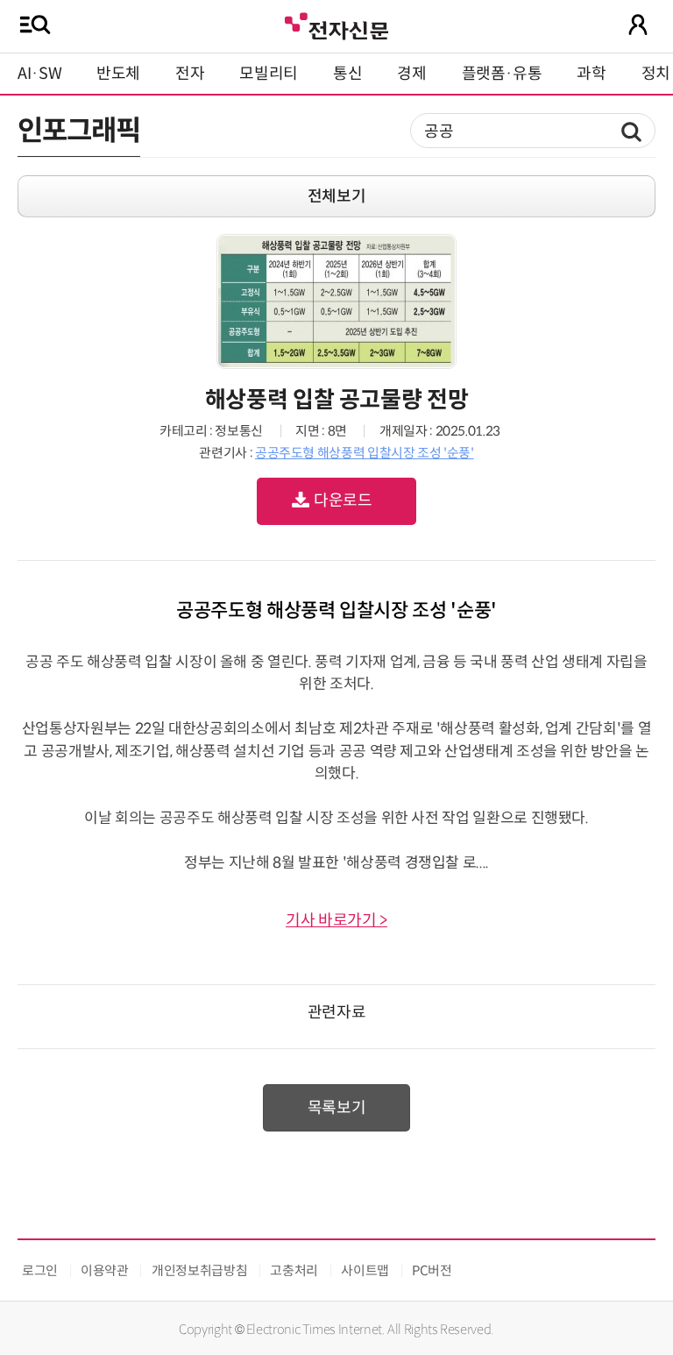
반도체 (118, 73)
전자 (189, 73)
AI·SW (39, 73)
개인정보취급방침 (199, 1270)
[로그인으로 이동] (637, 24)
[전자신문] (336, 24)
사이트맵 (365, 1270)
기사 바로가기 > (336, 920)
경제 (411, 73)
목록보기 (337, 1107)
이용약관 (105, 1270)
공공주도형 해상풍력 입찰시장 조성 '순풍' (364, 452)
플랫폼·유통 (502, 73)
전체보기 (337, 196)
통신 (347, 73)
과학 (591, 73)
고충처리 (294, 1270)
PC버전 (432, 1270)
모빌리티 (268, 73)
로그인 (40, 1270)
